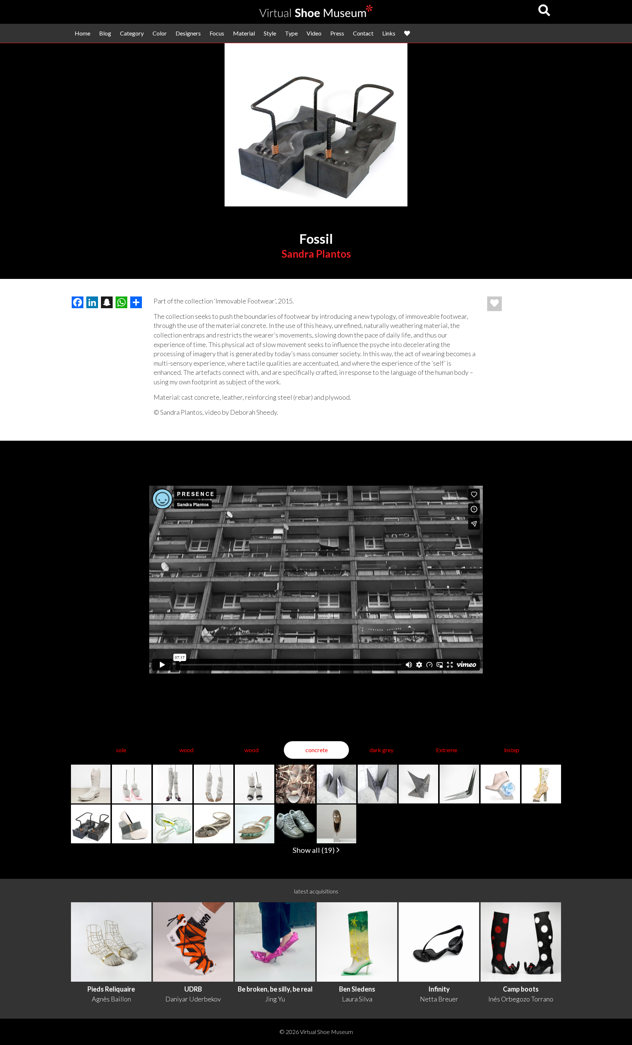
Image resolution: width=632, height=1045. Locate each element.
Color (160, 33)
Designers (188, 33)
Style (270, 33)
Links (388, 33)
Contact (363, 33)
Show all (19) (314, 850)
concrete (316, 749)
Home (82, 33)
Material (244, 33)
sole (121, 749)
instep (511, 749)
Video (313, 33)
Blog (105, 33)
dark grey (381, 749)
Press (337, 33)
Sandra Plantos (316, 253)
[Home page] (316, 14)
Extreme (446, 749)
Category (132, 33)
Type (291, 33)
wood (186, 749)
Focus (217, 33)
